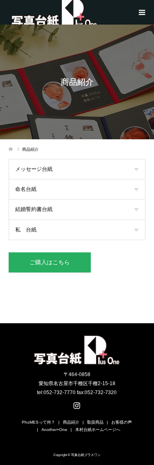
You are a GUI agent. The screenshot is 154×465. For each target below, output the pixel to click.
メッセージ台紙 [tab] (34, 169)
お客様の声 (121, 422)
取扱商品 (95, 422)
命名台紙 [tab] (26, 189)
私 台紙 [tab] (26, 230)
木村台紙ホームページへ (97, 429)
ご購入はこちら (50, 262)
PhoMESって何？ (38, 422)
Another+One (54, 429)
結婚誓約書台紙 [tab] (34, 209)
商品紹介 (71, 422)
